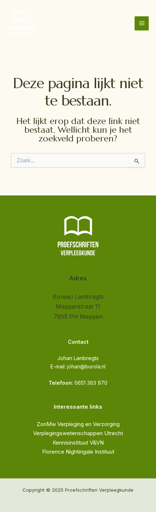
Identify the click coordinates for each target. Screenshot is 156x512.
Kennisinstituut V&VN (78, 442)
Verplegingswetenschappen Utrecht (78, 433)
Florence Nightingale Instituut (78, 451)
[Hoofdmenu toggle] (142, 23)
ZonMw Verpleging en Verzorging (78, 424)
